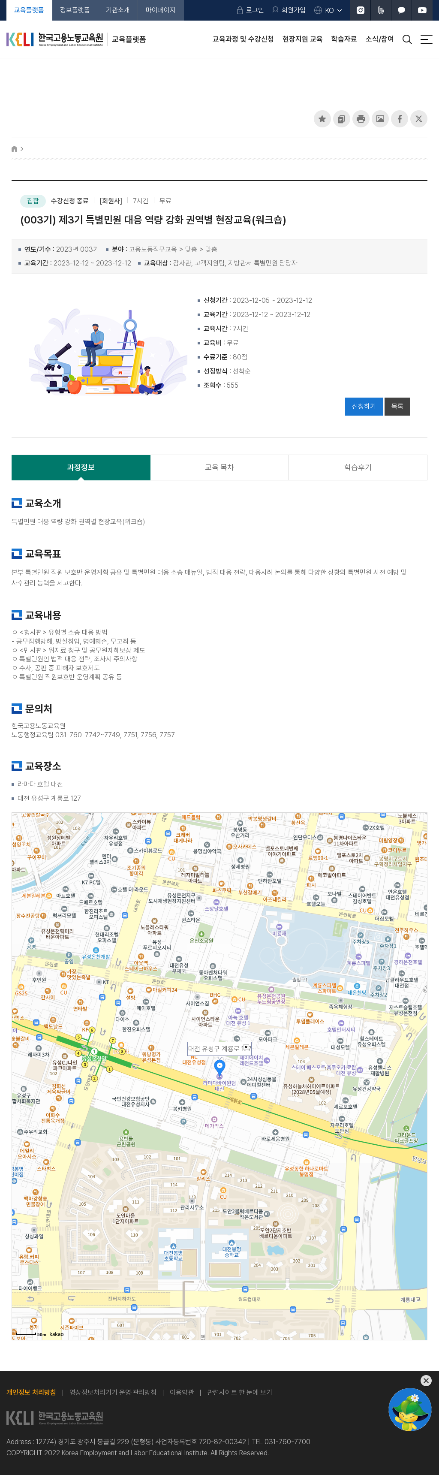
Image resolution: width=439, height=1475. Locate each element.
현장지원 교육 (303, 39)
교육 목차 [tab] (219, 467)
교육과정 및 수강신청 (243, 39)
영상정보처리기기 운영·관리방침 (112, 1392)
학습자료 (344, 39)
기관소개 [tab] (118, 10)
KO (329, 10)
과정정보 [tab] (81, 467)
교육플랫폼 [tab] (29, 10)
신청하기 (364, 406)
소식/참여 (380, 39)
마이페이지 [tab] (161, 10)
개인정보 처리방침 (31, 1392)
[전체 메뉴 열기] (427, 39)
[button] (322, 118)
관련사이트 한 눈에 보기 (239, 1392)
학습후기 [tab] (358, 467)
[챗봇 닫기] (410, 1381)
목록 (397, 406)
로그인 (255, 10)
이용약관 (182, 1392)
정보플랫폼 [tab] (75, 10)
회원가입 (294, 10)
